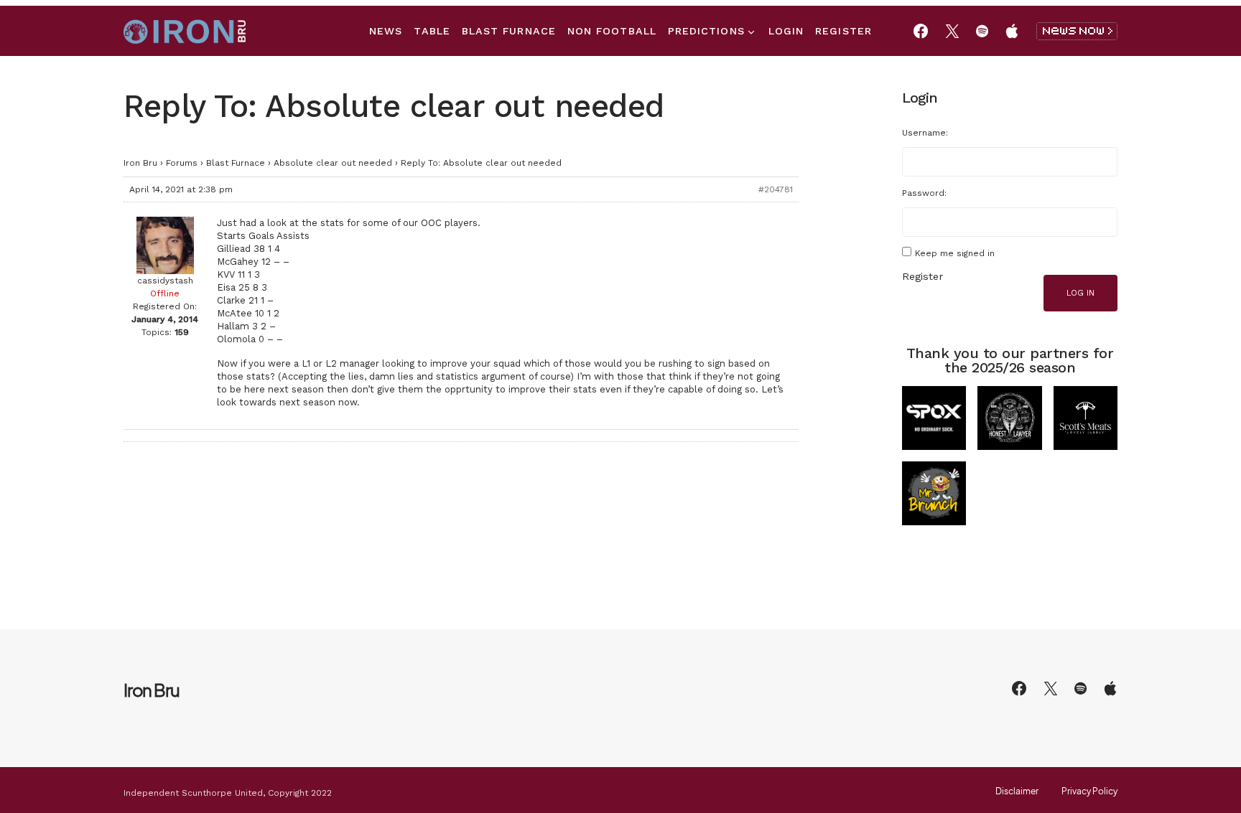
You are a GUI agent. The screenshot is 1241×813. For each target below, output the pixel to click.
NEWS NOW (1076, 31)
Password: (924, 193)
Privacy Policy (1089, 791)
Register (922, 276)
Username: (925, 133)
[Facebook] (921, 31)
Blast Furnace (235, 163)
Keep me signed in (955, 253)
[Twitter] (952, 31)
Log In (1080, 293)
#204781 (775, 189)
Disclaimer (1016, 791)
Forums (181, 163)
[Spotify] (982, 31)
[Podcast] (1012, 31)
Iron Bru (140, 163)
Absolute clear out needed (333, 163)
